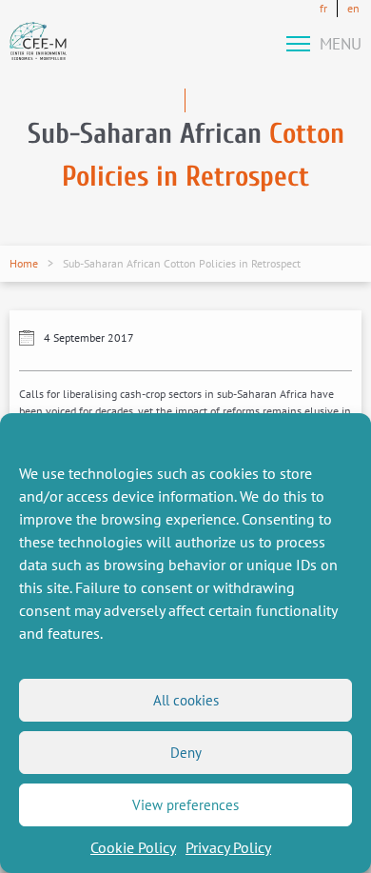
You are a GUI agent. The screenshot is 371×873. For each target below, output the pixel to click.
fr (323, 8)
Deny (186, 753)
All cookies (186, 700)
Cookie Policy (133, 847)
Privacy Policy (228, 847)
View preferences (185, 805)
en (353, 8)
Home (24, 263)
